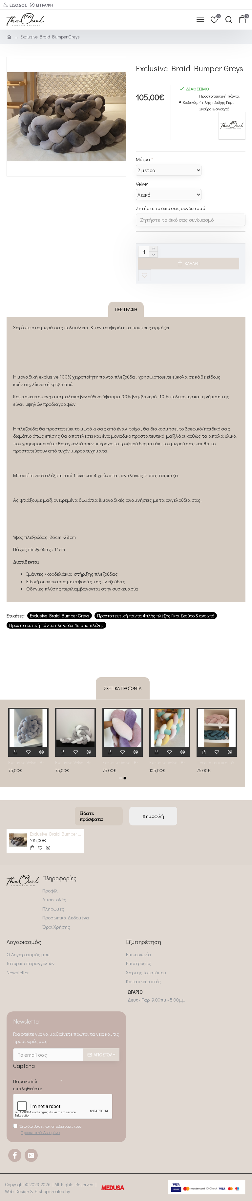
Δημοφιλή (153, 816)
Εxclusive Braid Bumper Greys (59, 615)
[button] (120, 778)
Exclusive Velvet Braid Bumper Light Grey (28, 763)
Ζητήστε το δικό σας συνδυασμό (170, 208)
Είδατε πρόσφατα (91, 816)
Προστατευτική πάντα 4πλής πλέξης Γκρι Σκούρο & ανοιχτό (155, 615)
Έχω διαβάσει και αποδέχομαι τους (51, 1129)
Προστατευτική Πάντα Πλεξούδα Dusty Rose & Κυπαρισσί (217, 763)
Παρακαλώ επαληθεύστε (27, 1085)
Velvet (142, 183)
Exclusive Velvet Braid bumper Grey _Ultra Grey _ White (75, 763)
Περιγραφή (126, 309)
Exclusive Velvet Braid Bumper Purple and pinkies (122, 763)
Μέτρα (143, 159)
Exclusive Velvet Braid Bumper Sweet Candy (169, 763)
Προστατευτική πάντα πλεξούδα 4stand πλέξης (56, 625)
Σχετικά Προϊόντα (122, 688)
